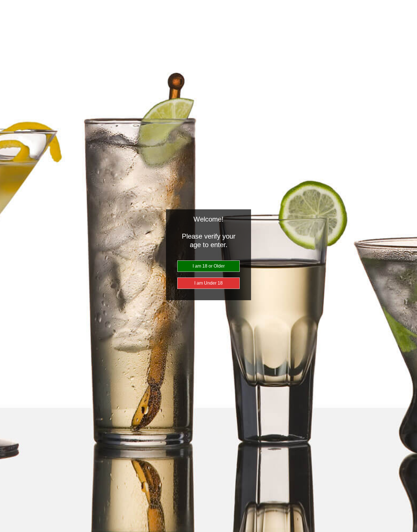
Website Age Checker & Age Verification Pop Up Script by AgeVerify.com (409, 530)
